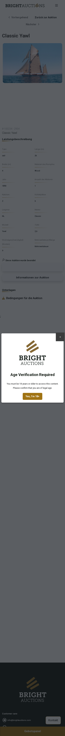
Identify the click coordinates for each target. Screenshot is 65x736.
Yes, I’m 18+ (32, 396)
